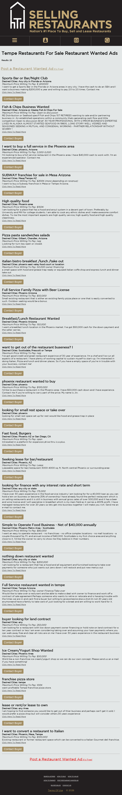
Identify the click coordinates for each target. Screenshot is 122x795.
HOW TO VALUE (73, 776)
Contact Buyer (13, 98)
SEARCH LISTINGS (49, 776)
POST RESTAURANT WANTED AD (67, 780)
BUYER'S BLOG (56, 785)
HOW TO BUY (61, 776)
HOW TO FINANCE (49, 780)
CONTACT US (67, 785)
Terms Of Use (55, 790)
